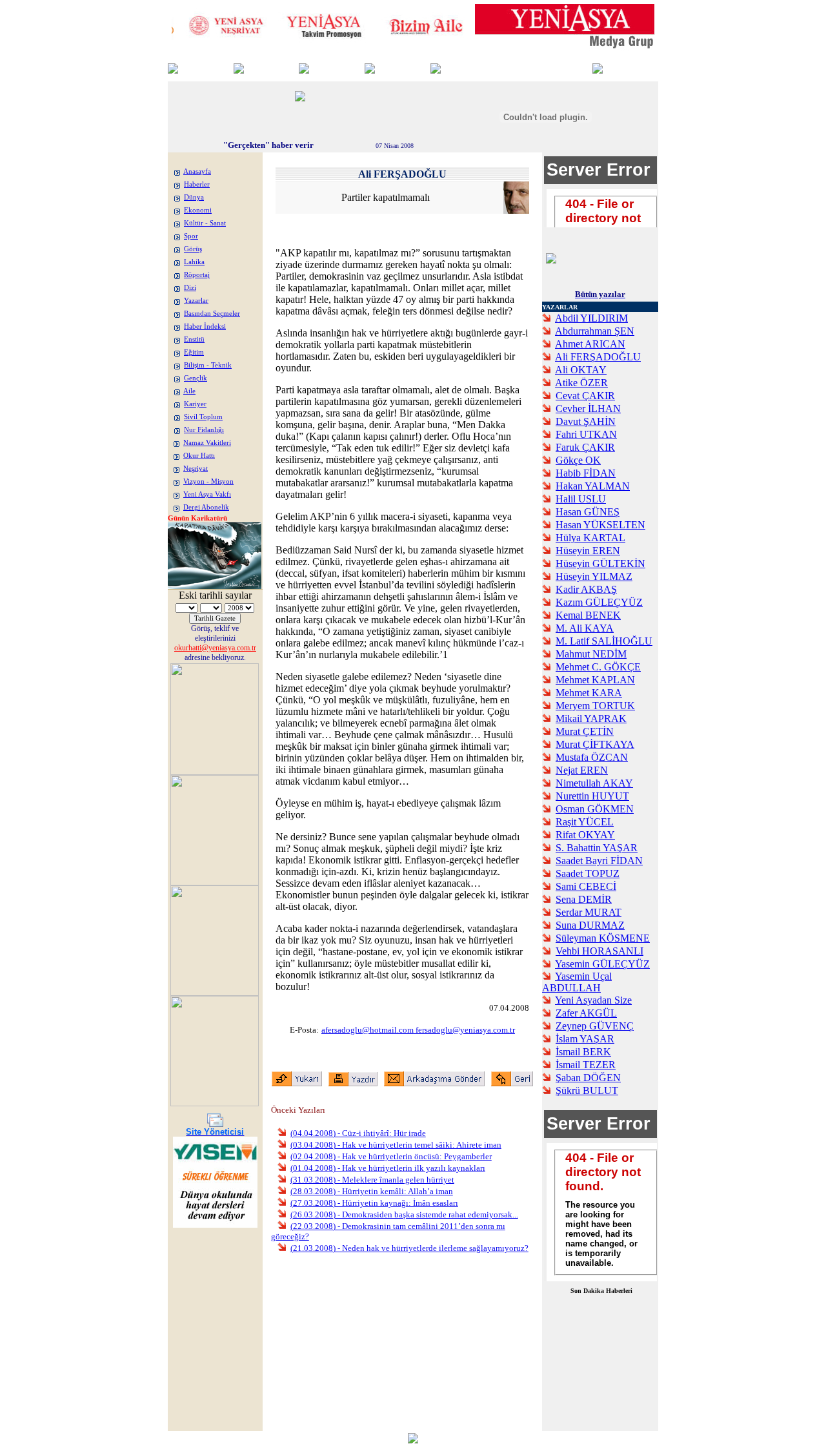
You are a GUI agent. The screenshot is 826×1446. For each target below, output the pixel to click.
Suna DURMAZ (590, 925)
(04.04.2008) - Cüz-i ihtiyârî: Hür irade (358, 1133)
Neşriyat (195, 468)
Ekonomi (198, 210)
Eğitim (194, 352)
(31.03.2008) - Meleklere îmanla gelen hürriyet (372, 1179)
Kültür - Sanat (205, 223)
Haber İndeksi (205, 326)
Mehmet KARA (589, 692)
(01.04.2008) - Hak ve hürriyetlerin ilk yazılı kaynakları (387, 1168)
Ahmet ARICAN (590, 343)
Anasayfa (197, 171)
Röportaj (197, 274)
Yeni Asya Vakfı (207, 494)
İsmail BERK (583, 1051)
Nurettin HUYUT (592, 795)
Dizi (190, 287)
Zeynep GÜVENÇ (595, 1025)
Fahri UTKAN (586, 434)
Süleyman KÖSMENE (603, 938)
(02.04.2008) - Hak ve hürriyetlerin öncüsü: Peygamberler (391, 1156)
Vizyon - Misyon (208, 481)
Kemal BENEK (588, 615)
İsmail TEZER (586, 1064)
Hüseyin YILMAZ (594, 576)
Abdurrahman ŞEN (594, 330)
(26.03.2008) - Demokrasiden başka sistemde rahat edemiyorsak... (404, 1214)
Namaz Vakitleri (207, 442)
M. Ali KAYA (585, 628)
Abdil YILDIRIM (591, 318)
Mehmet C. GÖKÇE (598, 666)
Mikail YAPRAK (591, 718)
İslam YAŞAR (585, 1038)
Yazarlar (196, 300)
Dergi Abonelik (206, 507)
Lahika (194, 261)
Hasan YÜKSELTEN (600, 524)
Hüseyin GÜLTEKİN (600, 563)
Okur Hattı (199, 455)
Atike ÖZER (581, 382)
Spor (191, 236)
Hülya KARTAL (590, 537)
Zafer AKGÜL (586, 1012)
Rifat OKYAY (585, 834)
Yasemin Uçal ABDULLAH (577, 982)
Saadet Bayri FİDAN (599, 860)
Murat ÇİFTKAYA (595, 744)
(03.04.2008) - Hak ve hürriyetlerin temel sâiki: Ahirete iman (395, 1145)
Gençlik (195, 378)
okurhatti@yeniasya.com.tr (215, 647)
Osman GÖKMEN (595, 808)
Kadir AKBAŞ (586, 589)
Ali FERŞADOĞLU (598, 356)
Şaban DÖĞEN (588, 1077)
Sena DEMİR (584, 899)
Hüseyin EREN (588, 550)
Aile (189, 391)
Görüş (193, 249)
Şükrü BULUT (587, 1090)
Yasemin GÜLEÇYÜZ (602, 963)
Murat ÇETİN (585, 731)
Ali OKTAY (581, 369)
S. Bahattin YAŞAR (597, 847)
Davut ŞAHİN (586, 421)
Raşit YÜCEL (585, 821)
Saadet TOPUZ (588, 873)
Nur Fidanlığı (204, 429)
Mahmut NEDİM (591, 653)
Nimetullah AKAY (594, 783)
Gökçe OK (578, 460)
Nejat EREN (582, 770)
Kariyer (195, 404)
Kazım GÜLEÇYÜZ (599, 602)
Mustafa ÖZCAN (592, 757)
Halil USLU (581, 498)
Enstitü (194, 339)
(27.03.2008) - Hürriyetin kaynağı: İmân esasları (374, 1203)
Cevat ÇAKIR (585, 395)
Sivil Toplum (203, 416)
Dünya (194, 197)
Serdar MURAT (588, 912)
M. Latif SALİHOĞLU (604, 640)
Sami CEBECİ (586, 886)
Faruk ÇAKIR (585, 447)
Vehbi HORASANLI (599, 950)
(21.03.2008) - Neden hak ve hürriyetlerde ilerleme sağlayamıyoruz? (409, 1248)
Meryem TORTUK (595, 705)
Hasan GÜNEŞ (588, 511)
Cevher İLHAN (588, 408)
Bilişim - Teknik (208, 365)
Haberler (197, 184)
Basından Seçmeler (212, 313)
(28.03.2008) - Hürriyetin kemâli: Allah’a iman (371, 1191)
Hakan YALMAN (593, 485)
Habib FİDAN (586, 473)
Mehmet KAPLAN (595, 679)
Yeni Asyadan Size (593, 1000)
